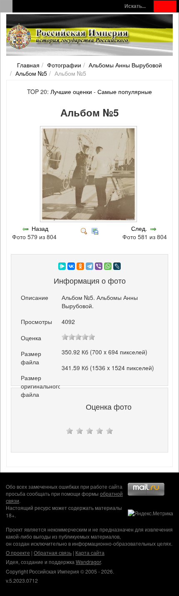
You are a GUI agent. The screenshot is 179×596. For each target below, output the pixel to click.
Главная (28, 65)
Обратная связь (53, 552)
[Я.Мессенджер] (62, 266)
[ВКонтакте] (71, 266)
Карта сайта (89, 552)
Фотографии (64, 65)
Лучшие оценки (71, 91)
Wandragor (88, 561)
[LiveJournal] (117, 266)
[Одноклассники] (80, 266)
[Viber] (98, 266)
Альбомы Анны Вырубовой (125, 65)
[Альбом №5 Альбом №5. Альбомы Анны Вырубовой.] (89, 220)
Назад (40, 228)
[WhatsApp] (108, 266)
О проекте (18, 552)
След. (139, 228)
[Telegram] (89, 266)
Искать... (135, 6)
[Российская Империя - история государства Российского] (68, 36)
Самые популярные (124, 91)
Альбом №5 (31, 73)
